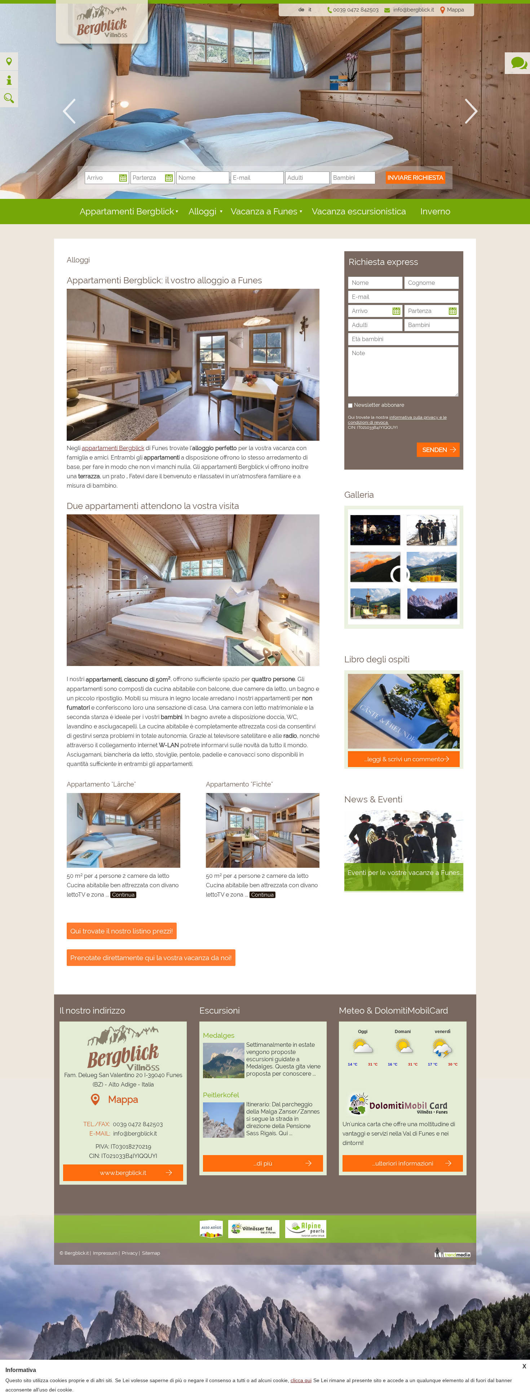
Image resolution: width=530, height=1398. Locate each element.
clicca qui (301, 1380)
